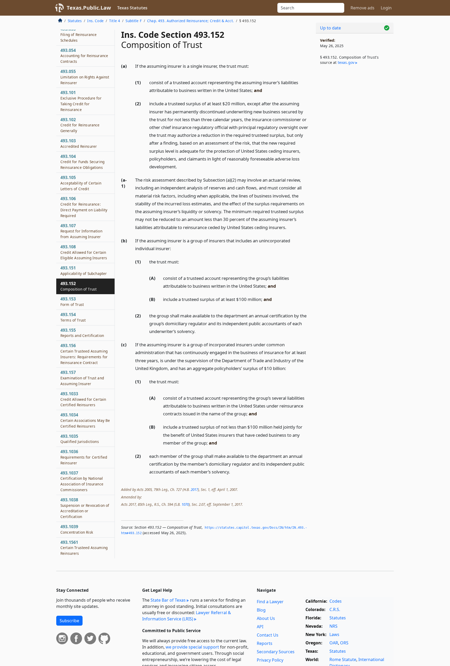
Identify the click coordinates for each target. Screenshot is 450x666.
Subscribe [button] (69, 621)
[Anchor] (252, 66)
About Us (266, 618)
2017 (194, 489)
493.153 (72, 301)
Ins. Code (95, 20)
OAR (333, 643)
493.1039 (76, 529)
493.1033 (83, 399)
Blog (261, 610)
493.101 (81, 101)
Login (386, 8)
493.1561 (84, 547)
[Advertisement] (355, 155)
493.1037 (81, 481)
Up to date (330, 28)
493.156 (84, 354)
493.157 (82, 377)
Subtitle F (134, 20)
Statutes (75, 20)
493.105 (80, 183)
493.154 (73, 317)
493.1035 (79, 438)
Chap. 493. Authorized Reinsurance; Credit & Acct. (190, 20)
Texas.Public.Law (89, 7)
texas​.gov (346, 62)
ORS (344, 643)
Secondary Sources (276, 652)
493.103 (78, 143)
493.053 (78, 34)
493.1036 (83, 457)
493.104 (82, 161)
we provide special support (192, 647)
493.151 (83, 270)
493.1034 (85, 420)
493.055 (84, 77)
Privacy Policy (270, 660)
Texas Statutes (132, 8)
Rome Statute (342, 659)
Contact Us (267, 635)
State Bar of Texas (168, 600)
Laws (334, 634)
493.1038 (84, 508)
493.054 (84, 55)
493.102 (80, 125)
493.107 (81, 231)
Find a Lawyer (270, 602)
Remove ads (362, 8)
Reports (264, 643)
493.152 (78, 286)
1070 (185, 504)
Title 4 (114, 20)
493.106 (83, 207)
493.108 (83, 252)
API (260, 627)
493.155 (82, 332)
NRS (333, 626)
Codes (335, 601)
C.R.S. (334, 609)
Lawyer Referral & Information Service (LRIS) (186, 616)
